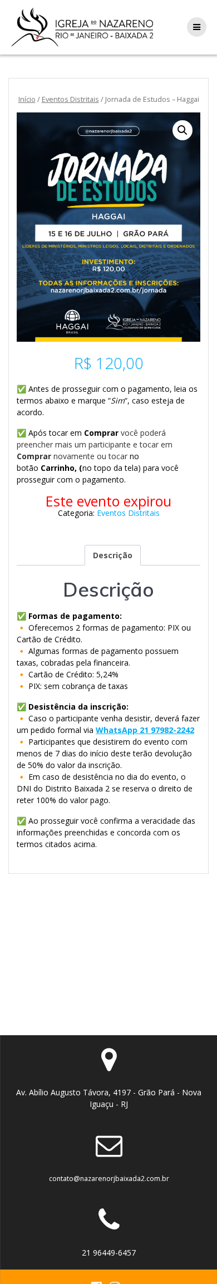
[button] (182, 130)
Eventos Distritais (70, 99)
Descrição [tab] (112, 555)
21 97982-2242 (167, 730)
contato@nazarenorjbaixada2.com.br (109, 1178)
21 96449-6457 (109, 1252)
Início (27, 99)
